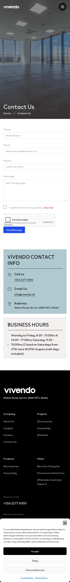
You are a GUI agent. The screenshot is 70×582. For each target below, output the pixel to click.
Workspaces (44, 421)
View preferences (35, 570)
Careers (8, 435)
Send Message (14, 230)
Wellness (42, 435)
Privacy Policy (41, 577)
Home (7, 113)
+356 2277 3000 (23, 279)
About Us (8, 421)
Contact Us (10, 441)
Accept (35, 551)
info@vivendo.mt (24, 294)
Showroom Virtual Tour (51, 473)
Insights (8, 428)
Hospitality (44, 428)
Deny (35, 560)
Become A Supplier (48, 466)
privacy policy (34, 207)
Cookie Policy (27, 577)
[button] (65, 522)
